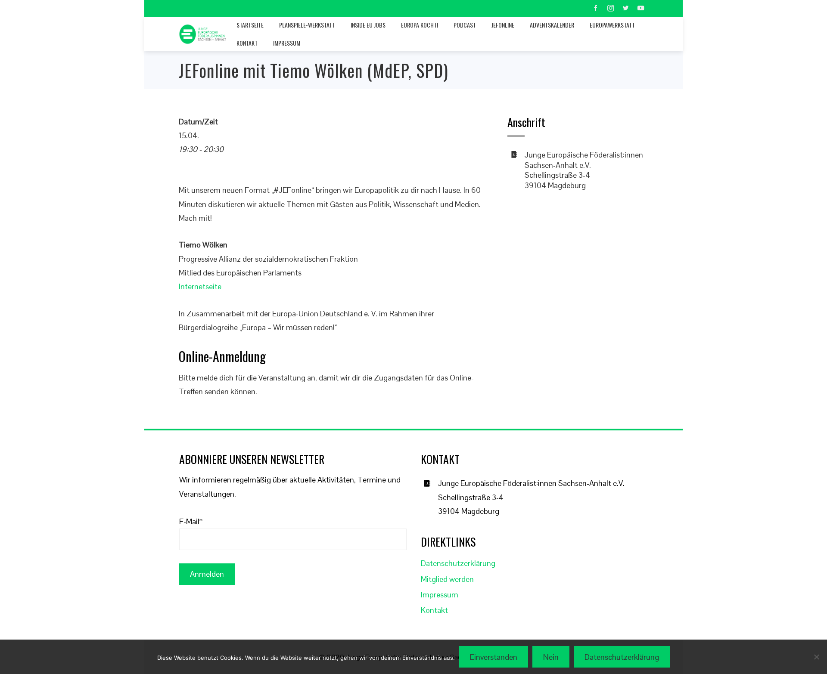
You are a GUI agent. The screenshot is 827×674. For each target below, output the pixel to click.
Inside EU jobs (368, 24)
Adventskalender (552, 24)
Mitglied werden (447, 579)
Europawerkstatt (612, 24)
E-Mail (190, 521)
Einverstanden (493, 657)
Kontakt (247, 42)
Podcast (465, 24)
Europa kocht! (419, 24)
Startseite (250, 24)
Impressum (286, 42)
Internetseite (200, 286)
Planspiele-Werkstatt (307, 24)
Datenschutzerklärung (458, 563)
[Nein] (816, 656)
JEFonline (502, 24)
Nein (551, 657)
